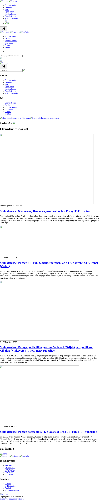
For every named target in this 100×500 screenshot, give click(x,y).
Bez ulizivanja (10, 16)
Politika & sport (11, 14)
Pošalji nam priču (11, 18)
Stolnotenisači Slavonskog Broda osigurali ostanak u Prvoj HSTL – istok (45, 211)
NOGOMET (10, 465)
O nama (8, 45)
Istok (7, 10)
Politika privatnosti (12, 490)
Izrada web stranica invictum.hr (12, 499)
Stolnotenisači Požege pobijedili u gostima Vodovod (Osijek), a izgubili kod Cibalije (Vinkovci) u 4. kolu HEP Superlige (46, 349)
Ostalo (7, 38)
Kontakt (8, 47)
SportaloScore (10, 36)
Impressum (9, 43)
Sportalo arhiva (11, 41)
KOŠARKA (10, 470)
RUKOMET (10, 468)
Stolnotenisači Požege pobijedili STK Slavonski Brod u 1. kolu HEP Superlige (48, 431)
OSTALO (9, 474)
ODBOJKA (9, 472)
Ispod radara (9, 12)
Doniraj (8, 488)
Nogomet (8, 7)
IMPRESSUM (10, 486)
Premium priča (10, 5)
